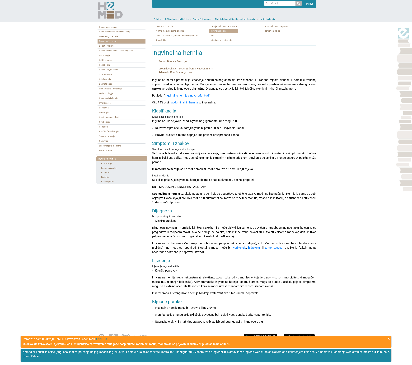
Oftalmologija (105, 79)
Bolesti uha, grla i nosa (109, 69)
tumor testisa (274, 247)
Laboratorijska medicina (110, 146)
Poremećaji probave (202, 19)
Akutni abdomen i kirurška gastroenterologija (235, 19)
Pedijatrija (103, 127)
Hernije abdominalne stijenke (224, 26)
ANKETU (101, 339)
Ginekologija (104, 122)
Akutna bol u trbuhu (164, 26)
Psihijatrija (104, 108)
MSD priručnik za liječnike (177, 19)
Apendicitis (161, 40)
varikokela (239, 247)
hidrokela (254, 247)
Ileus (213, 35)
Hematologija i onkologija (110, 89)
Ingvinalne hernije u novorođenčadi (187, 95)
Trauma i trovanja (107, 136)
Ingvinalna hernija (267, 19)
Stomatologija (105, 74)
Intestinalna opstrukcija (221, 40)
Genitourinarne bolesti (109, 117)
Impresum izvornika (108, 27)
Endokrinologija (106, 93)
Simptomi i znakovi (109, 168)
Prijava (309, 3)
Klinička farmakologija (109, 131)
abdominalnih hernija (184, 102)
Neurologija (104, 112)
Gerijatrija (103, 141)
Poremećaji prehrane (108, 36)
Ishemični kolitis (272, 31)
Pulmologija (104, 55)
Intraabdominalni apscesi (276, 26)
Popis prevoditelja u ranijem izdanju (115, 31)
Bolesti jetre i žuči (107, 46)
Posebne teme (105, 150)
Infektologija (105, 103)
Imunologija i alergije (108, 98)
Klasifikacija (106, 163)
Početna (157, 19)
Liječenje (105, 177)
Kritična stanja (105, 60)
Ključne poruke (107, 181)
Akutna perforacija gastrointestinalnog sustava (177, 35)
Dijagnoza (105, 172)
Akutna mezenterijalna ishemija (170, 31)
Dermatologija (105, 84)
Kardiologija (104, 65)
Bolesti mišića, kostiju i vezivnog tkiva (116, 50)
